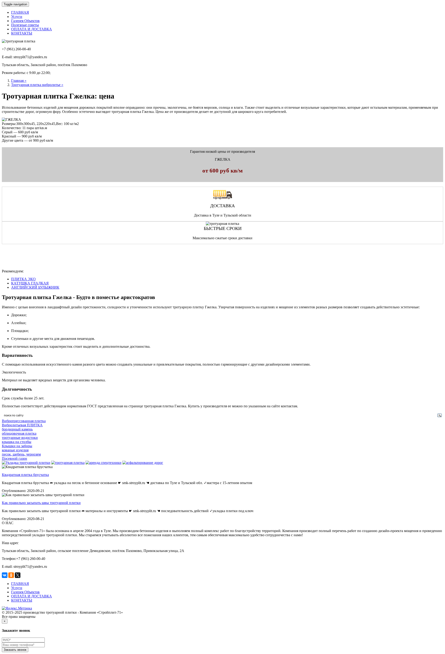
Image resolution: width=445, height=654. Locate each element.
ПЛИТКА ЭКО (23, 279)
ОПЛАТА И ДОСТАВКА (31, 29)
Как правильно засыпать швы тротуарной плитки (41, 503)
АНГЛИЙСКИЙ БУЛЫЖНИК (35, 287)
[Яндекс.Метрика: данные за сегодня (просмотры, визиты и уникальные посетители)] (17, 608)
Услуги (16, 17)
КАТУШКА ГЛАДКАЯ (30, 283)
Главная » (18, 81)
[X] (17, 575)
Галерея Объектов (25, 21)
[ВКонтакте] (4, 575)
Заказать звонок (15, 649)
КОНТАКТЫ (21, 33)
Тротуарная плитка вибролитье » (37, 85)
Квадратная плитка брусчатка (25, 475)
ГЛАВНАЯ (20, 12)
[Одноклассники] (11, 575)
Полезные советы (25, 25)
